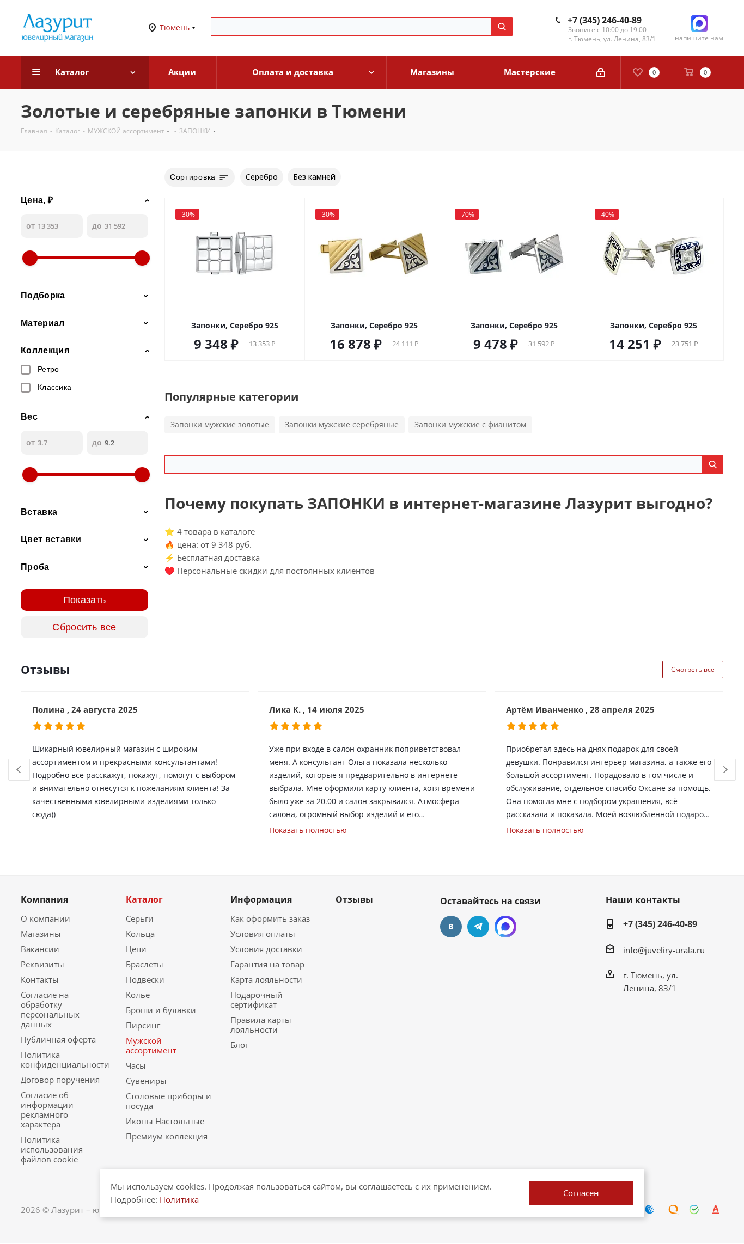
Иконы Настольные (165, 1121)
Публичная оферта (58, 1039)
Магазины (41, 933)
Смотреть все (693, 669)
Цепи (136, 948)
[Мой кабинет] (601, 72)
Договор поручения (60, 1079)
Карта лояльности (266, 979)
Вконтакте (451, 926)
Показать (84, 600)
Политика (179, 1199)
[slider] (30, 258)
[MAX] (505, 926)
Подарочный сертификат (256, 999)
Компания (44, 899)
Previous (19, 770)
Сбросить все (84, 627)
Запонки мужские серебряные (342, 424)
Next (725, 770)
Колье (138, 994)
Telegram (478, 926)
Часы (136, 1065)
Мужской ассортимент (151, 1045)
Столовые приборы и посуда (168, 1100)
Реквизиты (42, 964)
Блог (239, 1044)
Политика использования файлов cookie (52, 1149)
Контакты (40, 979)
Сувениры (146, 1080)
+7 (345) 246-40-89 (605, 20)
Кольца (140, 933)
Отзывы (354, 899)
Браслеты (144, 964)
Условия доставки (266, 948)
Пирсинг (143, 1025)
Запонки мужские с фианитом (470, 424)
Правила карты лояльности (260, 1024)
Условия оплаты (262, 933)
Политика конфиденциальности (65, 1059)
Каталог (144, 899)
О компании (45, 918)
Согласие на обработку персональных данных (50, 1009)
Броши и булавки (161, 1009)
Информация (261, 899)
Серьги (140, 918)
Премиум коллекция (167, 1136)
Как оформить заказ (270, 918)
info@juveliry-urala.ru (664, 950)
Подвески (145, 979)
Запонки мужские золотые (219, 424)
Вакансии (40, 948)
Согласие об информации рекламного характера (47, 1109)
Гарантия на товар (267, 964)
